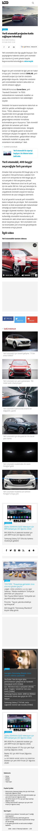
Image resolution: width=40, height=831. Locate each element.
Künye (7, 776)
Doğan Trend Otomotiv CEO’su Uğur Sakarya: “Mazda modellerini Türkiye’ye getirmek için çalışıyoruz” (19, 591)
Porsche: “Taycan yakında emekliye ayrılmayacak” (17, 603)
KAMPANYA (8, 523)
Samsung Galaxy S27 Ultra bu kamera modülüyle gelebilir (18, 540)
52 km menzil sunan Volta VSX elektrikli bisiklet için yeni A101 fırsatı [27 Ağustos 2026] (19, 761)
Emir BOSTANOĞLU (8, 40)
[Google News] (29, 46)
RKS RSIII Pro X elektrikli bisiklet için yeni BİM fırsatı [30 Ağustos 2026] (18, 534)
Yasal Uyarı (8, 782)
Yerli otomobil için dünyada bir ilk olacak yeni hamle (18, 437)
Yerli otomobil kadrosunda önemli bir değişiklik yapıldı (17, 410)
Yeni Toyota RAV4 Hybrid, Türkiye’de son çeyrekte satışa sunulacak (19, 597)
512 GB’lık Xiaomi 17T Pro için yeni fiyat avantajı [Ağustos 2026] (19, 749)
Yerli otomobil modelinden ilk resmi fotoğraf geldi (16, 465)
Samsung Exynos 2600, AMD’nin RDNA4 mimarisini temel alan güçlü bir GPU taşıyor (19, 696)
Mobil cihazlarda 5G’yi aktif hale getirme (17, 818)
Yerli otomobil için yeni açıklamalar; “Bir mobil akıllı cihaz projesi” (18, 382)
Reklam (7, 778)
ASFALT (5, 29)
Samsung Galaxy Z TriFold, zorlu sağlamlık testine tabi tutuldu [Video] (18, 704)
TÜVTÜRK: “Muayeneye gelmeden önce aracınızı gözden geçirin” (19, 585)
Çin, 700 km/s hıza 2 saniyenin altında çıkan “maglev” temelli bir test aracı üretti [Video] (19, 689)
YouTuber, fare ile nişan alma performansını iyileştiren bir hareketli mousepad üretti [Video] (18, 682)
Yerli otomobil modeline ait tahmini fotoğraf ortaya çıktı (16, 493)
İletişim (7, 780)
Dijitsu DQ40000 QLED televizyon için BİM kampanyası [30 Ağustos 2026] (19, 528)
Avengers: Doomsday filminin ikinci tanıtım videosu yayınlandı (17, 675)
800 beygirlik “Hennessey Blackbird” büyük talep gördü (18, 609)
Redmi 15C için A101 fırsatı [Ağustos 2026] (17, 755)
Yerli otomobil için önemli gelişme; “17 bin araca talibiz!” (19, 355)
